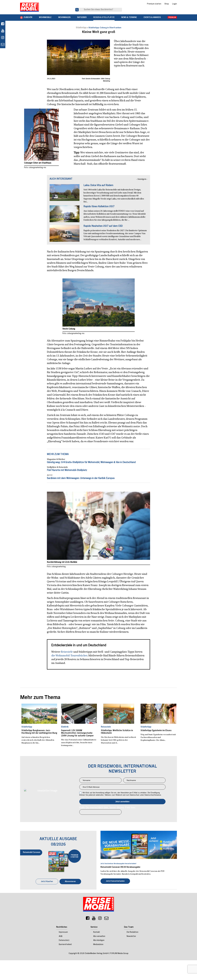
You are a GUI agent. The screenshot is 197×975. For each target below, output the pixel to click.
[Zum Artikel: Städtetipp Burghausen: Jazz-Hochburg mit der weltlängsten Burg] (39, 714)
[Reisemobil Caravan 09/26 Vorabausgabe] (139, 845)
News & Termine (129, 17)
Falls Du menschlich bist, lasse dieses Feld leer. (107, 807)
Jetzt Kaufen (47, 882)
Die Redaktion (132, 932)
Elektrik (64, 727)
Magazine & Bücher (56, 459)
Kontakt (96, 932)
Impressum (63, 932)
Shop (166, 4)
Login (174, 4)
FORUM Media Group (119, 953)
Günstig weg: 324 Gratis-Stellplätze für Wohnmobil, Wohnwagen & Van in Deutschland (91, 462)
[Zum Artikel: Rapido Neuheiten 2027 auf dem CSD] (64, 234)
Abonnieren (70, 882)
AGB (60, 936)
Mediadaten (98, 945)
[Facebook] (2, 24)
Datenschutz (64, 940)
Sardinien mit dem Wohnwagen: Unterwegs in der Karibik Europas (81, 478)
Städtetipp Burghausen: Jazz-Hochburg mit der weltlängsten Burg (39, 732)
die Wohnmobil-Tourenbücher (69, 655)
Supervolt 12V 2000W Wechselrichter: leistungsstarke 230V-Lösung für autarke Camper (77, 733)
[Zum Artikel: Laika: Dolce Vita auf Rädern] (64, 194)
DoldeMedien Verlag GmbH (96, 953)
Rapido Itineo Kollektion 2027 (98, 206)
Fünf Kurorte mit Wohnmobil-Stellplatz (67, 470)
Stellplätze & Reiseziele (57, 467)
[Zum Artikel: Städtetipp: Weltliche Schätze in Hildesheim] (119, 714)
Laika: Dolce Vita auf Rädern (98, 185)
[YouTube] (94, 919)
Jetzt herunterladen (115, 881)
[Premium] (172, 17)
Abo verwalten (99, 936)
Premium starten (154, 4)
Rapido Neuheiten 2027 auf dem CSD (103, 226)
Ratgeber (82, 17)
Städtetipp (81, 28)
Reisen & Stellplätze (104, 17)
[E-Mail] (106, 919)
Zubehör (28, 17)
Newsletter (131, 936)
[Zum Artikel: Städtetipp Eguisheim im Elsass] (158, 714)
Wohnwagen (64, 17)
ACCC (50, 475)
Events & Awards (152, 17)
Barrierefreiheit (65, 945)
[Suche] (77, 9)
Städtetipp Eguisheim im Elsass (156, 731)
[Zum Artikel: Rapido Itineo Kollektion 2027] (64, 215)
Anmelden (122, 801)
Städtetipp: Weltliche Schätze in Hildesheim (117, 732)
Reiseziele (67, 652)
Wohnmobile (45, 17)
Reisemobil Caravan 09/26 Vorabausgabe (120, 867)
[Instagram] (100, 919)
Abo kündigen (98, 940)
